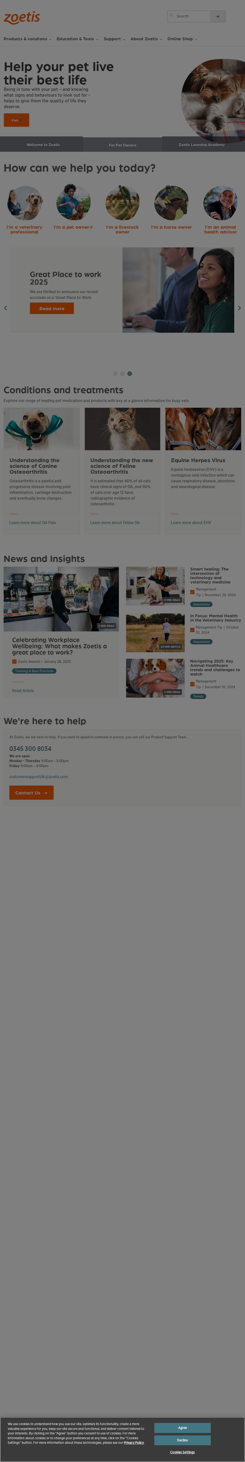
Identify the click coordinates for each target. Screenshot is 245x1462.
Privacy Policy (134, 1443)
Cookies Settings (182, 1452)
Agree (182, 1428)
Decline (182, 1440)
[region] (122, 1439)
